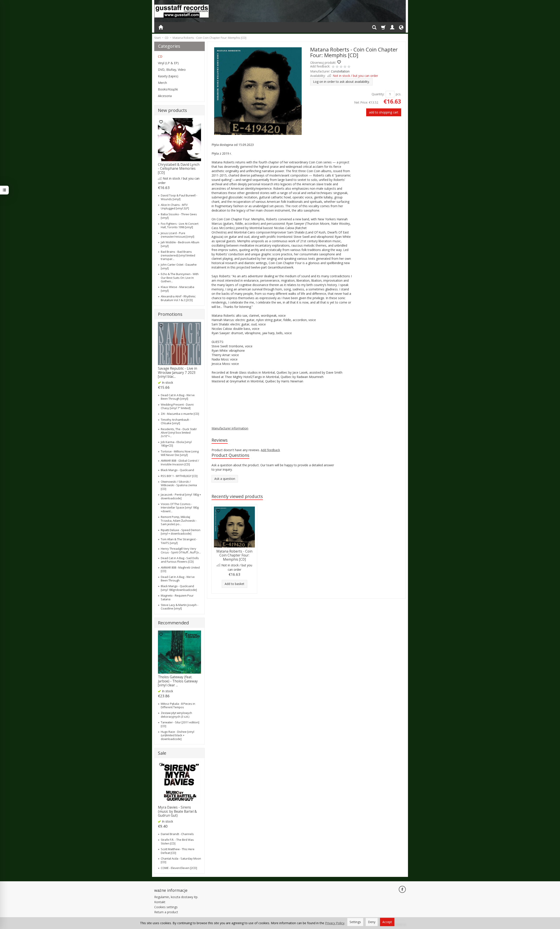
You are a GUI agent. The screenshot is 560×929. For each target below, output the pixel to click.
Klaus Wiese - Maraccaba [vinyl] (177, 288)
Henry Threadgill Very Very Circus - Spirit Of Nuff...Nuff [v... (181, 550)
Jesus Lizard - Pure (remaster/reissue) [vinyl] (177, 234)
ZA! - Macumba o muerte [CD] (180, 414)
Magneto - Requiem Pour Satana (177, 597)
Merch (162, 83)
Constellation (340, 71)
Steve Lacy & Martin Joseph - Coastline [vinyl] (179, 606)
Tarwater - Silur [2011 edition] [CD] (180, 724)
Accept (387, 922)
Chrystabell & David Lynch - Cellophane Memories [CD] (179, 168)
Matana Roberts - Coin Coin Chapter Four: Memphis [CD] (234, 555)
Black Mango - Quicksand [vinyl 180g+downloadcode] (179, 588)
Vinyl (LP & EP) (168, 63)
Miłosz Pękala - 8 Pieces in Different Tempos (178, 705)
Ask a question (224, 479)
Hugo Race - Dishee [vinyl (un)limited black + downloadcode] (177, 735)
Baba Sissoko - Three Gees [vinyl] (179, 216)
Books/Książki (168, 89)
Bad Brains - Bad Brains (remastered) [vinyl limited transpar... (178, 255)
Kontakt (159, 902)
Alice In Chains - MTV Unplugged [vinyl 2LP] (175, 206)
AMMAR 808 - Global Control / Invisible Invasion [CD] (180, 462)
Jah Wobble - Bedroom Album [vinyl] (180, 244)
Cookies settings (166, 907)
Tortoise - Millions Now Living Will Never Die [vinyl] (180, 453)
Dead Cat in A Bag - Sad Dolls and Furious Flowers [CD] (180, 559)
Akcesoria (165, 96)
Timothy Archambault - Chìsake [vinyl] (175, 421)
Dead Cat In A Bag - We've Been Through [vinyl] (178, 397)
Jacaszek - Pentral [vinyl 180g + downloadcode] (181, 496)
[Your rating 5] (349, 67)
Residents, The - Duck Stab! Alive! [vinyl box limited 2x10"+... (179, 432)
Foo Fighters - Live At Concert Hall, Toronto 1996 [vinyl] (179, 225)
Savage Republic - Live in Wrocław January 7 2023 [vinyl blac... (177, 372)
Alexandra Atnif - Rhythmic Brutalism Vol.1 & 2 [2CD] (178, 298)
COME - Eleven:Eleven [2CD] (179, 868)
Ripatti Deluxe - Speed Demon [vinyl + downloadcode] (180, 531)
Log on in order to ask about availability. (341, 81)
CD (160, 56)
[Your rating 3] (341, 67)
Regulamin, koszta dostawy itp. (176, 897)
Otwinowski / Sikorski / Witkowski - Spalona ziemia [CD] (179, 485)
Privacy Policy (334, 923)
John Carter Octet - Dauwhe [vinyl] (179, 266)
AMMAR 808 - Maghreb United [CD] (180, 569)
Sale (162, 753)
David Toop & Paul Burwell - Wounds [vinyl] (179, 197)
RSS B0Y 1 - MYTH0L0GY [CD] (179, 476)
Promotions (170, 314)
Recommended (173, 623)
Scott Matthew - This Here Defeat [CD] (177, 851)
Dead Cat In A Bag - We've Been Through (178, 578)
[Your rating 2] (337, 67)
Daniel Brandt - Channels (177, 834)
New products (172, 110)
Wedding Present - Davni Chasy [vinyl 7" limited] (177, 406)
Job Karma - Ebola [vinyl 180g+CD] (176, 443)
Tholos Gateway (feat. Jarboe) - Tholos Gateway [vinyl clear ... (178, 681)
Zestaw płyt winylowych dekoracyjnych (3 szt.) (176, 714)
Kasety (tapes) (168, 76)
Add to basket (234, 584)
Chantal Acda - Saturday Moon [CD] (181, 860)
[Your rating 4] (345, 67)
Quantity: (378, 94)
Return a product (166, 912)
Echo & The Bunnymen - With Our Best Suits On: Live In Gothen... (180, 277)
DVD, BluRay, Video (172, 69)
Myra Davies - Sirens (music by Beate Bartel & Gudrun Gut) (177, 811)
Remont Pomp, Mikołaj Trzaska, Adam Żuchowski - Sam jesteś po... (179, 520)
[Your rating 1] (333, 67)
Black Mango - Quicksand (177, 470)
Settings (355, 922)
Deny (371, 922)
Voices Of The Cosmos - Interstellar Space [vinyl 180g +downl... (180, 507)
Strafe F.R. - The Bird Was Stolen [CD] (177, 841)
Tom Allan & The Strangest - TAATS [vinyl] (179, 541)
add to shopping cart (383, 112)
